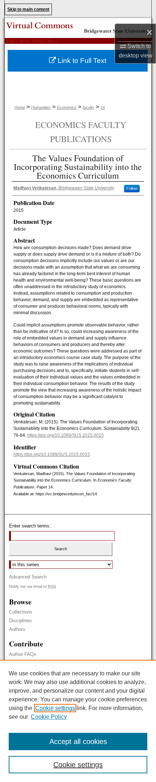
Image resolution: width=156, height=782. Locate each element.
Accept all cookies (78, 741)
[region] (78, 721)
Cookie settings (55, 708)
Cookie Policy (49, 717)
